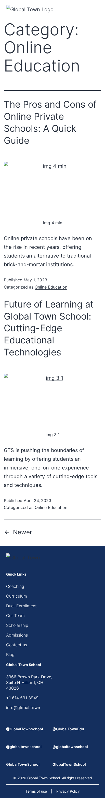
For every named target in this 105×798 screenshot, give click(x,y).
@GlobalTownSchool (24, 729)
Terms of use (36, 791)
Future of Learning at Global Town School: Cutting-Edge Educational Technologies (49, 328)
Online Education (51, 287)
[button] (97, 10)
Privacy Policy (68, 791)
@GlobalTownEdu (68, 729)
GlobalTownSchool (23, 764)
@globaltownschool (24, 746)
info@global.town (23, 707)
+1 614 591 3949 (22, 697)
